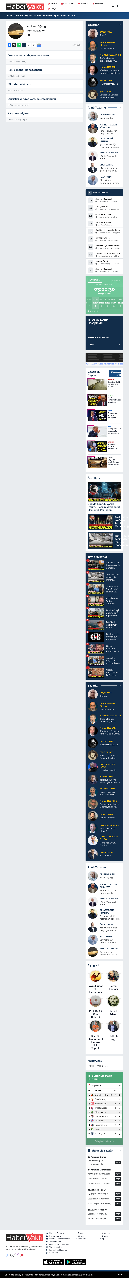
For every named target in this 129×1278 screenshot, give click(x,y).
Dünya (37, 15)
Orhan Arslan (107, 115)
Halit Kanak (106, 177)
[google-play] (76, 1262)
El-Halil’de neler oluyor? (108, 829)
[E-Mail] (29, 35)
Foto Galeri (68, 4)
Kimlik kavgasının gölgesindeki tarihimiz (108, 132)
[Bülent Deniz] (93, 82)
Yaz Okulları (105, 855)
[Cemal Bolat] (93, 854)
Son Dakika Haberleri (58, 1250)
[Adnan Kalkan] (93, 791)
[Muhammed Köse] (93, 803)
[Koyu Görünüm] (118, 6)
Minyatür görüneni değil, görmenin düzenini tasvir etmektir (109, 169)
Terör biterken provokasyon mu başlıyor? (108, 59)
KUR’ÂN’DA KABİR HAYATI (108, 157)
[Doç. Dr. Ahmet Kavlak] (93, 767)
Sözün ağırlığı (106, 118)
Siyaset (28, 15)
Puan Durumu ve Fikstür (59, 1244)
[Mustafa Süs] (93, 779)
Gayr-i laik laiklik (108, 770)
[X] (12, 1255)
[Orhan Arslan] (93, 116)
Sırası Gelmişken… (19, 113)
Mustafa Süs (106, 777)
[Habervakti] (25, 6)
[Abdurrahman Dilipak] (93, 45)
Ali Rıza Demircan (109, 153)
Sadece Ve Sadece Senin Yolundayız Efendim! (109, 96)
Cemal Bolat (106, 852)
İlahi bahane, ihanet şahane (25, 69)
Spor (56, 15)
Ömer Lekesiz (106, 165)
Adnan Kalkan (107, 789)
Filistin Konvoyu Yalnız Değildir (107, 793)
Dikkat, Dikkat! (107, 48)
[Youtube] (22, 1255)
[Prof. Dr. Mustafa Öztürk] (93, 840)
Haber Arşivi (54, 1253)
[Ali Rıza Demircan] (93, 155)
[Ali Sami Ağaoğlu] (93, 951)
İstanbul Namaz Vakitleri (59, 1239)
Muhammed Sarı (108, 67)
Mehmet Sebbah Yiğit (110, 55)
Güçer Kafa (106, 32)
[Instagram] (17, 1255)
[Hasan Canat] (93, 816)
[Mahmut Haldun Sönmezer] (93, 128)
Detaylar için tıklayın (104, 1141)
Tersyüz (103, 35)
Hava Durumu (55, 1236)
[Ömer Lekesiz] (93, 167)
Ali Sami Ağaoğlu (109, 949)
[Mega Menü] (122, 6)
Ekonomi (47, 15)
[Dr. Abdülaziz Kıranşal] (93, 142)
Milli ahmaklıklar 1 (19, 84)
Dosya (53, 9)
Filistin (54, 4)
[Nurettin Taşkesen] (93, 828)
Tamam (120, 1274)
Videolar (84, 4)
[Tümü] (120, 24)
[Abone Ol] (39, 45)
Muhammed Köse (108, 801)
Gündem (18, 15)
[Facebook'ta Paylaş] (9, 45)
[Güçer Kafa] (93, 33)
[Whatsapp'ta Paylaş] (19, 45)
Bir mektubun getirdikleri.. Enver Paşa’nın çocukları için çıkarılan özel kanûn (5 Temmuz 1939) (110, 181)
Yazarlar (99, 4)
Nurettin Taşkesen (109, 825)
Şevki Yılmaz (106, 91)
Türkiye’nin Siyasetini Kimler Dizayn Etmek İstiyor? (110, 72)
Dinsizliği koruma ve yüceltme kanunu (32, 98)
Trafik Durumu (55, 1241)
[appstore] (53, 1262)
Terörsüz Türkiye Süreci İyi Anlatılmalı (110, 781)
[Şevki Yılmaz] (93, 94)
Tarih (63, 15)
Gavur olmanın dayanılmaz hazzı (28, 55)
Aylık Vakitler (95, 311)
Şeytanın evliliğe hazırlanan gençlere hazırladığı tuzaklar (109, 146)
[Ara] (113, 6)
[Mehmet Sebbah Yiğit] (93, 57)
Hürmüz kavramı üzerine (108, 844)
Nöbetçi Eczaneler (57, 1233)
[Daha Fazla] (24, 45)
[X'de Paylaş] (14, 45)
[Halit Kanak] (93, 180)
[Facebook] (8, 1255)
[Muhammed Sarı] (93, 70)
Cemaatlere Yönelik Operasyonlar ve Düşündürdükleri (109, 805)
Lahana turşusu (107, 817)
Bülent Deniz (106, 81)
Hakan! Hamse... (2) (109, 84)
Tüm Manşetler (55, 1247)
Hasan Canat (106, 814)
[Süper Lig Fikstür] (120, 1150)
